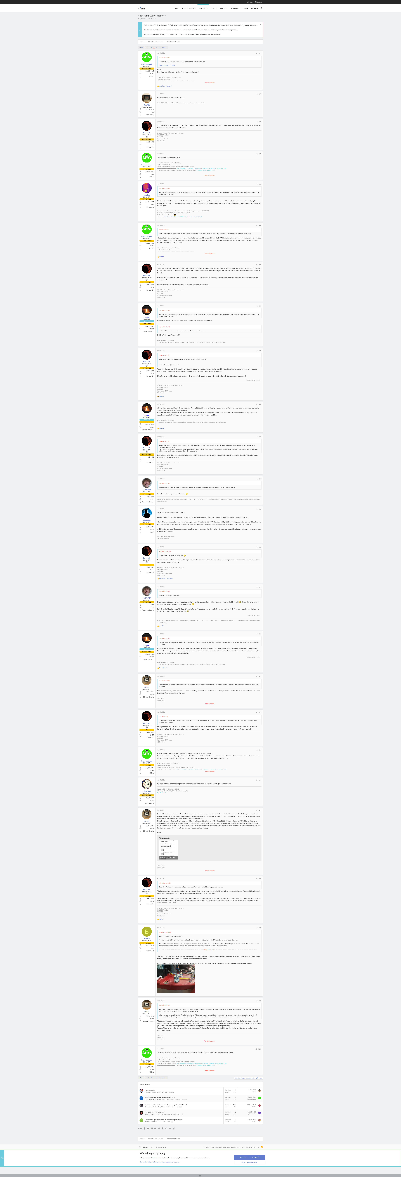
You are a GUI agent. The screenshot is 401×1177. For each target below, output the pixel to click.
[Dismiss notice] (260, 25)
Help (248, 1147)
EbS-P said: (162, 717)
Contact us (208, 1147)
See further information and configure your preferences (159, 1162)
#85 (260, 404)
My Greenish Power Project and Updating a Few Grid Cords (166, 1105)
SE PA (152, 532)
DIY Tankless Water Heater (154, 1112)
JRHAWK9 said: (163, 551)
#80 (260, 184)
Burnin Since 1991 (150, 1107)
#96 (260, 810)
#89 (260, 547)
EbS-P (254, 1092)
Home (253, 1147)
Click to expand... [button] (209, 950)
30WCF (147, 1114)
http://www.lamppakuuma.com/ (205, 170)
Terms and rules (222, 1147)
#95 (260, 780)
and (165, 86)
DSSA (146, 1099)
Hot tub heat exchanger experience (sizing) (160, 1097)
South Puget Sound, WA (149, 331)
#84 (260, 351)
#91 (260, 634)
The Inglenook (169, 1092)
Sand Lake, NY (149, 803)
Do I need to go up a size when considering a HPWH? (163, 1120)
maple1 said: (163, 230)
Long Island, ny (149, 115)
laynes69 (142, 18)
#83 (260, 306)
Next (163, 47)
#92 (260, 676)
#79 (260, 154)
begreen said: (163, 355)
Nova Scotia (150, 207)
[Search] (261, 8)
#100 (259, 1049)
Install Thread (161, 793)
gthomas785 (252, 1114)
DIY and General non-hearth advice (169, 1114)
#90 (260, 587)
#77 (260, 94)
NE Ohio (151, 76)
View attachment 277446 (167, 65)
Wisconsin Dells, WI (148, 502)
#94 (260, 750)
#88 (260, 509)
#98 (260, 928)
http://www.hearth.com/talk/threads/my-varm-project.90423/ (183, 217)
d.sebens (147, 1122)
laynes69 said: (163, 58)
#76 (260, 53)
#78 (260, 122)
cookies (155, 1158)
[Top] (258, 1147)
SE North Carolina (148, 697)
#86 (260, 437)
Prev (141, 47)
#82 (260, 265)
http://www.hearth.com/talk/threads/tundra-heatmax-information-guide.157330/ (202, 168)
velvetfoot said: (164, 883)
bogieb (254, 1106)
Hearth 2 (161, 1147)
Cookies (144, 1147)
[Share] (256, 53)
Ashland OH (150, 147)
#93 (260, 712)
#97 (260, 878)
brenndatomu (251, 1099)
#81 (260, 225)
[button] (207, 8)
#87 (260, 479)
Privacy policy (238, 1147)
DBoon (254, 1121)
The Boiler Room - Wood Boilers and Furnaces (173, 1099)
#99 (260, 1001)
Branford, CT (150, 951)
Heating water (150, 1090)
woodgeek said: (164, 932)
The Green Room (170, 1107)
